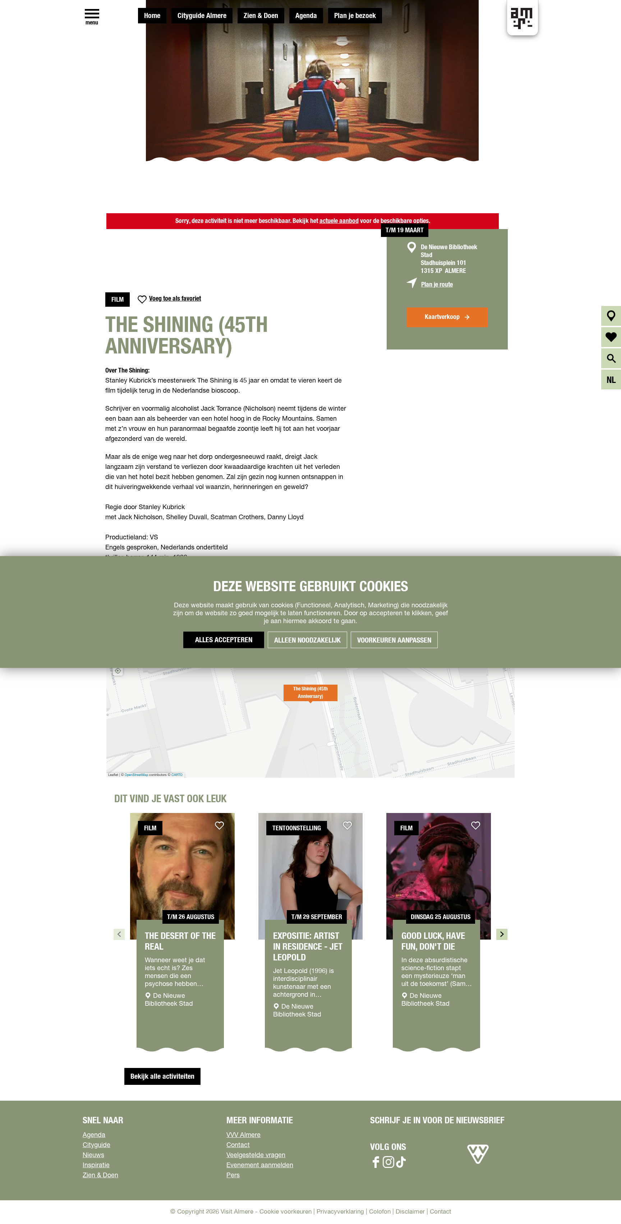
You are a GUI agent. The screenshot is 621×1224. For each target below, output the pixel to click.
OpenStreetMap (136, 775)
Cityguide (96, 1145)
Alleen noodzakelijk (307, 640)
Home (152, 15)
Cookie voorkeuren (285, 1212)
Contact (238, 1145)
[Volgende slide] (501, 934)
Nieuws (93, 1155)
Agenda (306, 15)
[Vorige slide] (119, 934)
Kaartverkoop (442, 317)
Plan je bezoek (355, 15)
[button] (310, 697)
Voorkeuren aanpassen (394, 640)
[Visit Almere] (478, 1164)
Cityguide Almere (202, 15)
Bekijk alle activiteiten (162, 1076)
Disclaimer (410, 1212)
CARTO (177, 775)
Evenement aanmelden (259, 1165)
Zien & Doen (261, 15)
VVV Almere (243, 1135)
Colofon (380, 1212)
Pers (233, 1175)
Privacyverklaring (340, 1212)
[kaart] (611, 315)
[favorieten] (611, 337)
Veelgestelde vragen (255, 1155)
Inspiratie (96, 1165)
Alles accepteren (223, 640)
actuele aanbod (339, 221)
